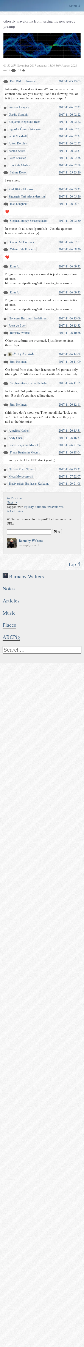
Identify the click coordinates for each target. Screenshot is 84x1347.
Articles (11, 600)
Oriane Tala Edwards (22, 249)
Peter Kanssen (17, 158)
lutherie (41, 506)
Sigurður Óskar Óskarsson (24, 129)
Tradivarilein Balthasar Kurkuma (28, 483)
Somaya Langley (18, 107)
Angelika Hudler (18, 430)
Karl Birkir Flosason (22, 81)
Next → (12, 502)
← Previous (14, 498)
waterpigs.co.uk (29, 545)
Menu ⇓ (75, 5)
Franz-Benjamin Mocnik (23, 445)
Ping (57, 531)
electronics (15, 511)
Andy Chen (15, 438)
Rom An (14, 266)
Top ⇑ (74, 564)
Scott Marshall (17, 136)
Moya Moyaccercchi (20, 476)
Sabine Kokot (16, 151)
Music (9, 612)
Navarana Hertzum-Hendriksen (27, 318)
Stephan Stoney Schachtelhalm (28, 221)
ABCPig (11, 636)
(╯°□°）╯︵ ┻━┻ (22, 354)
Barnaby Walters (26, 576)
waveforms (55, 506)
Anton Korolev (17, 143)
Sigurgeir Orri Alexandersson (26, 196)
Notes (9, 588)
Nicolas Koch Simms (21, 469)
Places (9, 624)
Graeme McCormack (21, 242)
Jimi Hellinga (17, 361)
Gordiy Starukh (18, 114)
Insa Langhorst (18, 204)
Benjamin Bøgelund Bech (24, 122)
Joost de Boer (17, 325)
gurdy (29, 506)
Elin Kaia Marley (19, 165)
